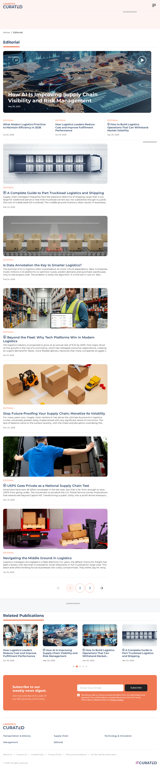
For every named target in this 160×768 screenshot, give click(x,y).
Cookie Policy (37, 754)
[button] (74, 666)
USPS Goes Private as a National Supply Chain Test (48, 486)
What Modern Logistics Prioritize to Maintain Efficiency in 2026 (24, 126)
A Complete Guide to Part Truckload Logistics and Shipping (55, 193)
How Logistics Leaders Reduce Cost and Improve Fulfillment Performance (75, 127)
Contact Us (21, 754)
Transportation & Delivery (17, 735)
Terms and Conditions (76, 754)
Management (10, 742)
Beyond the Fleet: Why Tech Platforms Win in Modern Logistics (49, 339)
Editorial (13, 57)
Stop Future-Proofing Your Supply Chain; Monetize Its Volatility (54, 413)
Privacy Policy (55, 754)
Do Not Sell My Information (104, 754)
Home (6, 32)
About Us (7, 754)
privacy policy (117, 700)
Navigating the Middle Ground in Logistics (37, 558)
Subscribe (136, 687)
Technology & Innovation (118, 735)
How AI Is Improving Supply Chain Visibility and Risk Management (60, 653)
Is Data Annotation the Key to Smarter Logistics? (42, 265)
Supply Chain (61, 735)
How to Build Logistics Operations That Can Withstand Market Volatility (127, 127)
